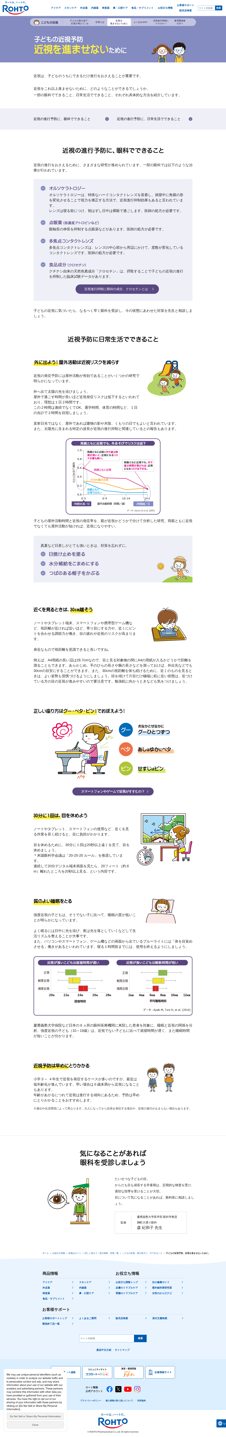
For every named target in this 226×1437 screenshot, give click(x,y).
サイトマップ (122, 1349)
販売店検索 (122, 1318)
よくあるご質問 (87, 1318)
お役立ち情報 (58, 1253)
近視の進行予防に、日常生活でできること (149, 119)
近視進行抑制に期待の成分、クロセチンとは (116, 289)
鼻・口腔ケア (86, 1293)
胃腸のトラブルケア (127, 1293)
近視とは (100, 22)
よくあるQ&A (141, 22)
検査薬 (46, 1293)
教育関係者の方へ (180, 22)
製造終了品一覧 (51, 1323)
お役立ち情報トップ (127, 1282)
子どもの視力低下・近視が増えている (80, 22)
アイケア (47, 1282)
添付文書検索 (159, 1318)
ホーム (45, 1253)
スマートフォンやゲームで (113, 791)
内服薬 (83, 1287)
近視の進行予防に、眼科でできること (62, 119)
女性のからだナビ (162, 1293)
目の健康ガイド (161, 1282)
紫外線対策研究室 (162, 1287)
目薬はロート (75, 1253)
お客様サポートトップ (54, 1318)
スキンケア (85, 1282)
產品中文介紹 (103, 1349)
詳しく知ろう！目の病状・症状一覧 (102, 1253)
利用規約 (141, 1400)
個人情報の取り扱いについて (119, 1400)
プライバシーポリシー (90, 1400)
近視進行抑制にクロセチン (161, 22)
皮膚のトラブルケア (127, 1287)
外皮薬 (46, 1287)
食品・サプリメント (54, 1298)
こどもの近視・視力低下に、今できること (142, 1253)
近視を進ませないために (119, 22)
